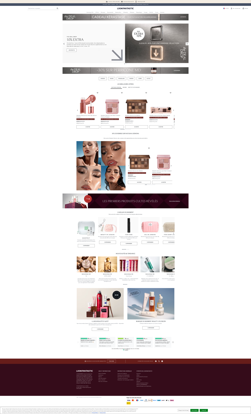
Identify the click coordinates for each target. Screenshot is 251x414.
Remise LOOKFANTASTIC (142, 384)
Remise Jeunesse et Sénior (142, 383)
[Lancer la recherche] (57, 8)
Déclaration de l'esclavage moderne (125, 379)
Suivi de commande (102, 381)
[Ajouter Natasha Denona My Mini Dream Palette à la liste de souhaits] (170, 92)
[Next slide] (187, 43)
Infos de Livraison (102, 378)
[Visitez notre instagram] (162, 361)
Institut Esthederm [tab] (134, 87)
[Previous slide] (64, 43)
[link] (235, 8)
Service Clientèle (102, 373)
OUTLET (148, 78)
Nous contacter (101, 379)
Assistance (100, 375)
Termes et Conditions (122, 373)
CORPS (140, 78)
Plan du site (139, 379)
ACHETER (88, 126)
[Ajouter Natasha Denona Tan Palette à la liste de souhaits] (146, 92)
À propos (139, 373)
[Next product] (171, 166)
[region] (125, 410)
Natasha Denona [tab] (116, 87)
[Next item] (174, 110)
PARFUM (131, 78)
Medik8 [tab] (125, 87)
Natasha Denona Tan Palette (132, 115)
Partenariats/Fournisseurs (142, 376)
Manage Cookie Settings (183, 410)
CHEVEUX (103, 78)
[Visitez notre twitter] (159, 361)
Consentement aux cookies (82, 385)
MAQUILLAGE (121, 78)
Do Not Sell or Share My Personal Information (83, 388)
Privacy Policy (95, 412)
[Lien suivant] (174, 233)
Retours (100, 376)
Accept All (204, 410)
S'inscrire (111, 361)
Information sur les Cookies (124, 376)
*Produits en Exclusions (123, 378)
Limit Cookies (194, 410)
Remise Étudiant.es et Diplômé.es (144, 386)
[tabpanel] (125, 110)
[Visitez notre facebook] (155, 361)
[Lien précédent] (77, 233)
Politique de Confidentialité (123, 375)
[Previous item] (77, 110)
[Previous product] (129, 166)
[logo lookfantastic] (125, 8)
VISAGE (111, 78)
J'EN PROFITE (71, 50)
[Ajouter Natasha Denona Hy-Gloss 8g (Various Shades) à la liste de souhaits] (97, 92)
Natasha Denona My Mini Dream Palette (159, 115)
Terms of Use (103, 412)
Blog (138, 378)
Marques (138, 381)
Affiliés (138, 375)
